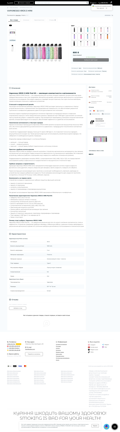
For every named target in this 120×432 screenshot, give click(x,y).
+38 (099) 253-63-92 (14, 346)
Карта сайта (59, 354)
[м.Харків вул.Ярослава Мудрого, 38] (33, 335)
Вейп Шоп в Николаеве (40, 372)
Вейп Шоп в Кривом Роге (13, 381)
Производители (60, 356)
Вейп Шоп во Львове (66, 381)
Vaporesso (18, 15)
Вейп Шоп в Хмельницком (67, 374)
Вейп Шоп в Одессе (39, 376)
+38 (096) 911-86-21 (14, 348)
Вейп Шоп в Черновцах (67, 380)
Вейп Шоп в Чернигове (67, 378)
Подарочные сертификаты (62, 358)
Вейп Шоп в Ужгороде (66, 371)
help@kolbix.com (30, 349)
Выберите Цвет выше (90, 60)
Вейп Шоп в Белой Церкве (14, 371)
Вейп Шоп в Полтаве (39, 378)
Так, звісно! (100, 8)
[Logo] (10, 3)
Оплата (58, 348)
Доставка (58, 346)
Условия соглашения (61, 344)
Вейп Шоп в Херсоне (66, 372)
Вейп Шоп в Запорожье (13, 378)
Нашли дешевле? (77, 55)
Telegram (106, 344)
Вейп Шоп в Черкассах (67, 376)
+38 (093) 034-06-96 (14, 350)
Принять (95, 425)
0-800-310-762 (11, 344)
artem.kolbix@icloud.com (102, 389)
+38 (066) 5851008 (102, 387)
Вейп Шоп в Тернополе (40, 383)
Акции (57, 360)
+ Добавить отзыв (17, 308)
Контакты (58, 350)
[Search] (87, 3)
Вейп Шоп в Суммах (39, 381)
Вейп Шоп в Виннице (12, 372)
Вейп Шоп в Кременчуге (13, 380)
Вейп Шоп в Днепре (12, 374)
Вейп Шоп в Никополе (40, 374)
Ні (106, 8)
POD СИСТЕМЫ (14, 7)
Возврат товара (60, 352)
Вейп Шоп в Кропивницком (14, 383)
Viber (105, 347)
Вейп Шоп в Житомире (13, 376)
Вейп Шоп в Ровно (39, 380)
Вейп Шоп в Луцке (38, 371)
